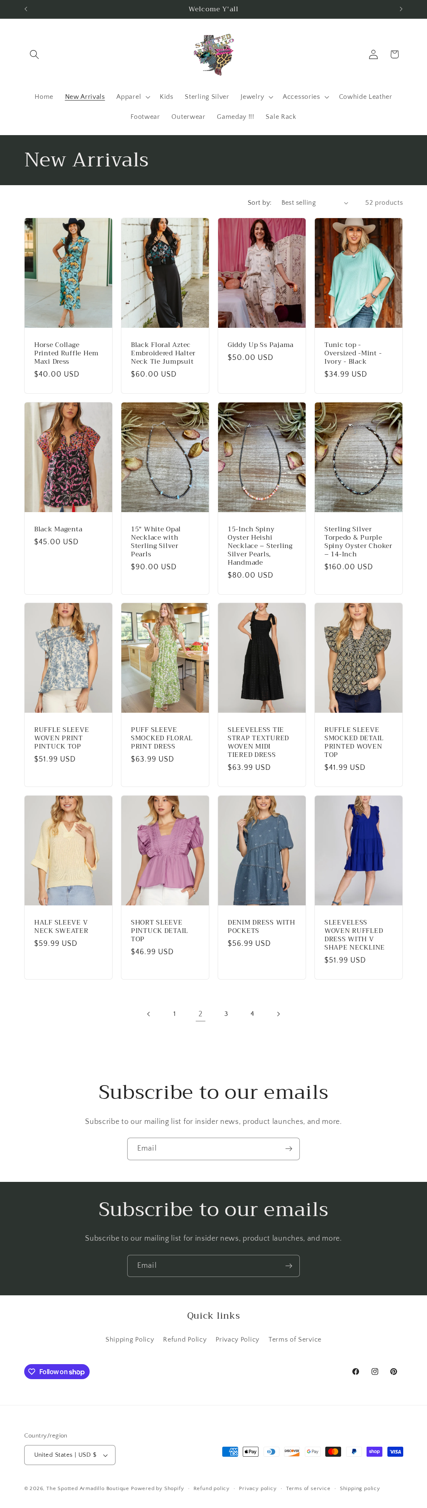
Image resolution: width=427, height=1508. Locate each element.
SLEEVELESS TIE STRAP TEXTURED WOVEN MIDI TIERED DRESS (258, 742)
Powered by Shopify (157, 1488)
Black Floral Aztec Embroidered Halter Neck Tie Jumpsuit (163, 353)
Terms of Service (295, 1339)
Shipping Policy (129, 1339)
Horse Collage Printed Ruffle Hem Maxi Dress (66, 353)
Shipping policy (360, 1488)
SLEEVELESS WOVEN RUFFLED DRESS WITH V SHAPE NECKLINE (354, 935)
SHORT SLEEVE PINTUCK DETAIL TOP (159, 930)
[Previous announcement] (26, 9)
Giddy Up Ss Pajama (261, 345)
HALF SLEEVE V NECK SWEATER (61, 926)
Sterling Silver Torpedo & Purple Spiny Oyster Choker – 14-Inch (358, 541)
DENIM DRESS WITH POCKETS (261, 926)
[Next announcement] (401, 9)
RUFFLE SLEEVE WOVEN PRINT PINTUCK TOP (61, 738)
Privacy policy (257, 1488)
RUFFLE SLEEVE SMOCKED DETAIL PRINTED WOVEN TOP (354, 742)
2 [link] (200, 1014)
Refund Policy (184, 1339)
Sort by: (260, 202)
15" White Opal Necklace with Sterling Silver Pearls (156, 541)
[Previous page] (148, 1014)
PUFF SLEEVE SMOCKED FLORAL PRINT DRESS (162, 738)
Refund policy (211, 1488)
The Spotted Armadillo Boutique (87, 1488)
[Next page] (278, 1014)
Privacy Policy (237, 1339)
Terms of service (308, 1488)
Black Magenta (58, 529)
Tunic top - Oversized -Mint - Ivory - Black (353, 353)
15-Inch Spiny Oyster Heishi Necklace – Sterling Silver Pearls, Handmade (260, 546)
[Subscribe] (288, 1149)
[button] (34, 54)
